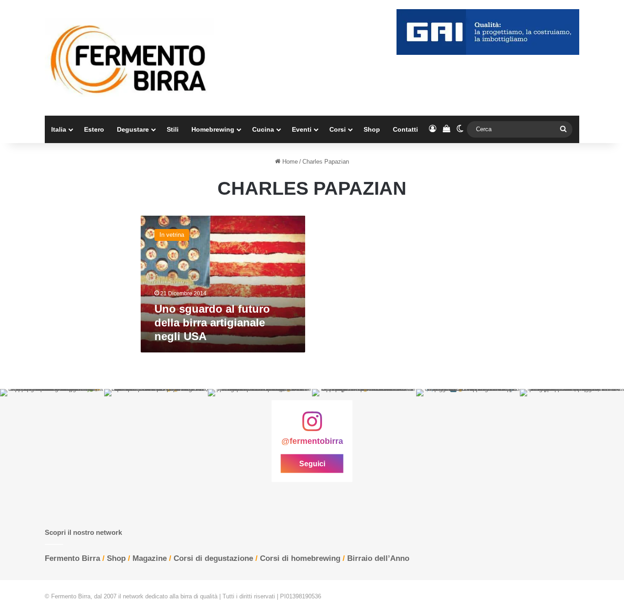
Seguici (312, 464)
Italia (58, 129)
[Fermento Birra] (129, 57)
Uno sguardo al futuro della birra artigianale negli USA (212, 322)
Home (289, 161)
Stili (173, 129)
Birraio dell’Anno (378, 558)
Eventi (302, 129)
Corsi (337, 129)
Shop (372, 129)
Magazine (149, 558)
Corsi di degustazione (213, 558)
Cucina (263, 129)
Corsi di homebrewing (300, 558)
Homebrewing (212, 129)
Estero (94, 129)
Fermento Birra (72, 558)
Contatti (405, 129)
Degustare (133, 129)
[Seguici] (312, 426)
